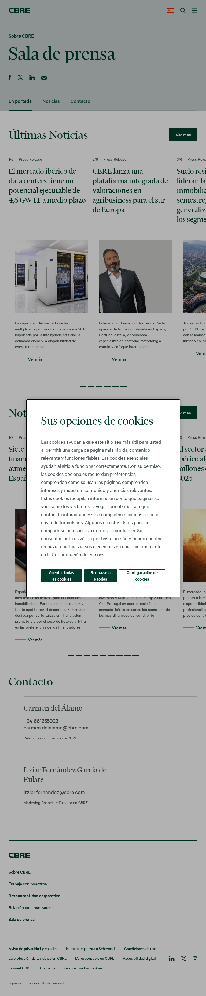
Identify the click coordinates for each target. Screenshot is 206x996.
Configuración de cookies (142, 575)
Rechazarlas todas (100, 575)
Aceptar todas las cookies (61, 575)
